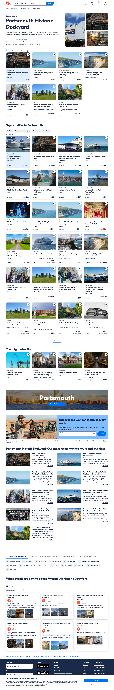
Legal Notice (57, 667)
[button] (18, 67)
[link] (18, 67)
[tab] (17, 556)
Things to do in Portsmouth (39, 656)
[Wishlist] (85, 2)
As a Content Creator (99, 667)
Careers (85, 667)
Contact (56, 665)
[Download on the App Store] (43, 672)
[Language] (98, 2)
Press (84, 673)
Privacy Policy (57, 670)
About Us (85, 665)
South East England (24, 656)
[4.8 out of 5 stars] (11, 39)
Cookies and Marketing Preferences (63, 673)
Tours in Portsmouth (55, 656)
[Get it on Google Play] (43, 666)
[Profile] (105, 2)
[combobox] (29, 3)
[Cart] (92, 2)
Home (7, 656)
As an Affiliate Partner (99, 670)
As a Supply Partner (99, 665)
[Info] (27, 50)
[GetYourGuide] (8, 3)
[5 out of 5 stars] (22, 597)
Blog (84, 670)
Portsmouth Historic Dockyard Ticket (17, 595)
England (14, 656)
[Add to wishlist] (28, 54)
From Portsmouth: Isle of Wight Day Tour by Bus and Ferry (90, 596)
